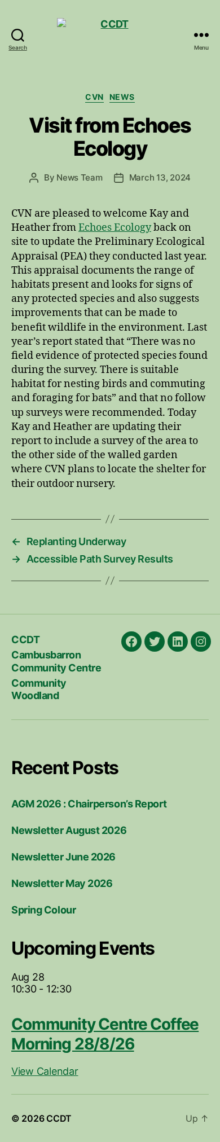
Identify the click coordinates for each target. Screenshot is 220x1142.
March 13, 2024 (160, 177)
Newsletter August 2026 (68, 830)
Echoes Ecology (114, 227)
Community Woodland (39, 689)
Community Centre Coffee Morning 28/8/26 (105, 1033)
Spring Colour (43, 910)
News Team (79, 177)
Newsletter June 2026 (63, 857)
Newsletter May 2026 (61, 883)
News (122, 97)
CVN (94, 97)
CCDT (25, 639)
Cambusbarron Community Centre (56, 661)
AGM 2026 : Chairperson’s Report (88, 804)
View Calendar (44, 1071)
